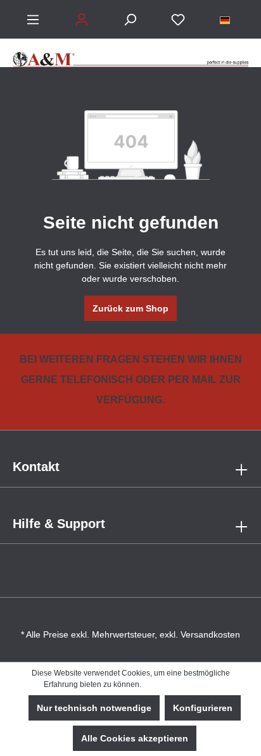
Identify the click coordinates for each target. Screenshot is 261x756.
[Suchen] (130, 19)
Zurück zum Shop (130, 308)
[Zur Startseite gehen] (130, 53)
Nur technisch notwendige (94, 708)
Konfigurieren (202, 708)
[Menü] (33, 19)
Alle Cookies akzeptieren (134, 738)
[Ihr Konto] (82, 19)
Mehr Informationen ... (180, 684)
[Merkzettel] (178, 19)
